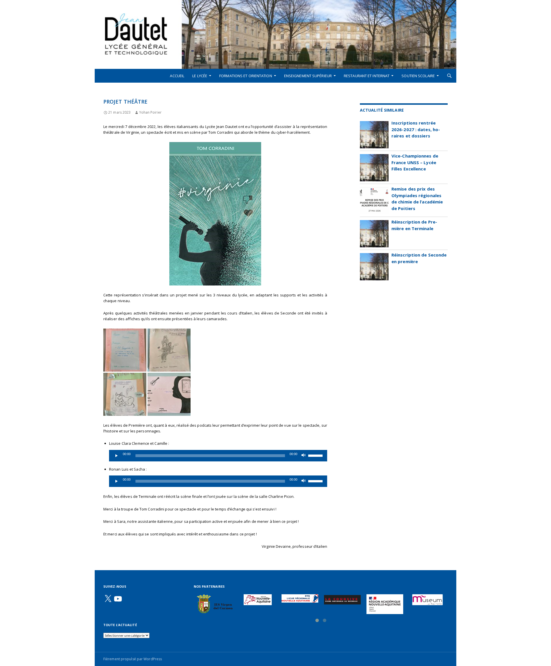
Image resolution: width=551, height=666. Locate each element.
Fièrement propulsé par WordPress (132, 659)
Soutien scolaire (418, 75)
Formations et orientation (245, 75)
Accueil (177, 75)
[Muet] (303, 456)
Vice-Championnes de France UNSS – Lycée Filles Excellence (414, 162)
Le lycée (199, 75)
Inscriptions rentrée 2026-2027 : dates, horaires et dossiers (415, 129)
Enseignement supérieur (308, 75)
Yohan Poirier (150, 112)
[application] (218, 455)
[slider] (316, 455)
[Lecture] (116, 456)
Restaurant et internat (366, 75)
